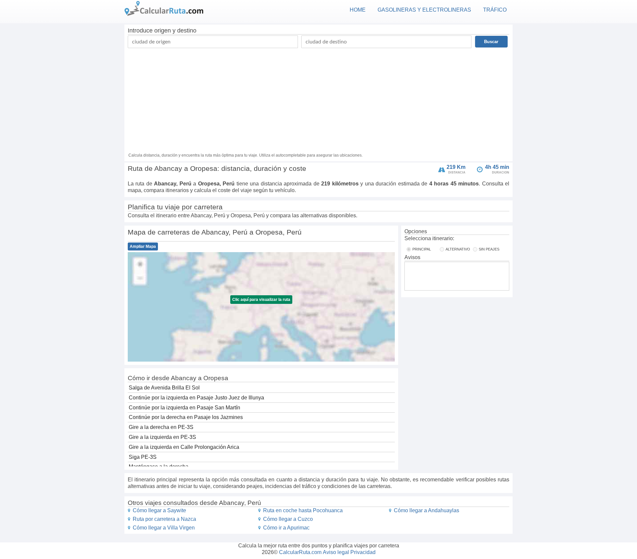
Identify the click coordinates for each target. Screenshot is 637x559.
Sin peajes (489, 249)
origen (162, 30)
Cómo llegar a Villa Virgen (164, 527)
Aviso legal (336, 552)
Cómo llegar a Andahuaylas (426, 510)
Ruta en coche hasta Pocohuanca (303, 510)
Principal (421, 249)
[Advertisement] (318, 97)
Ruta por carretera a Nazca (164, 519)
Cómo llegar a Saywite (159, 510)
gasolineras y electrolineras (424, 10)
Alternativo (458, 249)
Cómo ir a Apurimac (286, 527)
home (358, 10)
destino (186, 30)
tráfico (495, 10)
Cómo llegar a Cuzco (288, 519)
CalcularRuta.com (300, 552)
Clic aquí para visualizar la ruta (261, 299)
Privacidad (363, 552)
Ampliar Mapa (143, 246)
